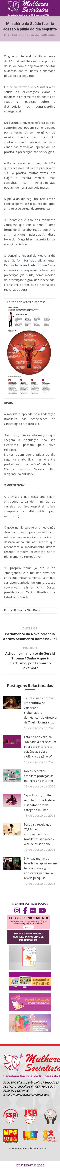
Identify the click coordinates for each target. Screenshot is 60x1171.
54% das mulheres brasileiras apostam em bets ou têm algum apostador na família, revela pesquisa (40, 868)
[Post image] (12, 702)
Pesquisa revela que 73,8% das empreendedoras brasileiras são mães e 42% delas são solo (39, 834)
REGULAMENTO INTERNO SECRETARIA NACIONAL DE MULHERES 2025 (28, 936)
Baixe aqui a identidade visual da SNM (27, 1148)
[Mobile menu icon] (53, 8)
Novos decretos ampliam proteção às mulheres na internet (38, 776)
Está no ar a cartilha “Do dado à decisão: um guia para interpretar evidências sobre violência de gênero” (40, 746)
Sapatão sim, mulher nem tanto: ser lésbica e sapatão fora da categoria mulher (39, 802)
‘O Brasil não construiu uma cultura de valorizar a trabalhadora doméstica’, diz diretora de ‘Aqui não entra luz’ (40, 710)
